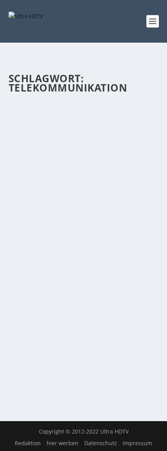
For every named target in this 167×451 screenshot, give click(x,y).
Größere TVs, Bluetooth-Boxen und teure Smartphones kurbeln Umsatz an (82, 285)
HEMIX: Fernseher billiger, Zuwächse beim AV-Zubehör (82, 124)
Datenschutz (100, 443)
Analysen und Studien (117, 139)
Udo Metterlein (41, 139)
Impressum (137, 443)
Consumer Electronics (40, 147)
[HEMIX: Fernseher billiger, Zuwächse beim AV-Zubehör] (84, 103)
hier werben (62, 443)
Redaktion (28, 443)
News (72, 147)
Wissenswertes (96, 147)
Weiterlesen (39, 223)
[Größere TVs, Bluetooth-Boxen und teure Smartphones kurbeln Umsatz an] (84, 257)
